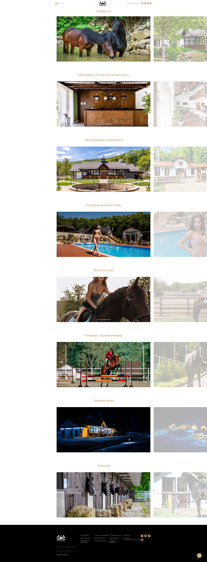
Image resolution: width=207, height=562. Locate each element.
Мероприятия (100, 538)
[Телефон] (142, 536)
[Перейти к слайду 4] (100, 124)
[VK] (142, 540)
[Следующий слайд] (203, 39)
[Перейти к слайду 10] (109, 124)
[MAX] (145, 536)
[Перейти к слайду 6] (103, 124)
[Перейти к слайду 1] (96, 124)
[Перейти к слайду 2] (97, 124)
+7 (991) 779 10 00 (132, 3)
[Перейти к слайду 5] (106, 189)
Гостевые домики (115, 535)
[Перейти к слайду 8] (106, 124)
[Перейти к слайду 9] (108, 319)
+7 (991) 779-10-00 (62, 555)
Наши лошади (85, 538)
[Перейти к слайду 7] (105, 319)
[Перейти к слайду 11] (110, 124)
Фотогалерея (113, 538)
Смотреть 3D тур (100, 541)
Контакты (127, 535)
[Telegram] (149, 536)
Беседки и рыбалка (113, 541)
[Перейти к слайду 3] (103, 189)
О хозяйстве (84, 535)
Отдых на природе (101, 535)
